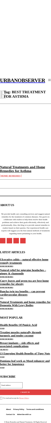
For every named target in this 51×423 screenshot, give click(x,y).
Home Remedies (11, 176)
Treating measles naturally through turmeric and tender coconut (20, 334)
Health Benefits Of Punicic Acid (18, 324)
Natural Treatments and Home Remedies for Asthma (22, 169)
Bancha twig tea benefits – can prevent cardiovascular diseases (22, 293)
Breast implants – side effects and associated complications (19, 344)
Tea (1, 298)
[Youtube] (23, 240)
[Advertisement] (25, 132)
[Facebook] (2, 240)
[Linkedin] (9, 240)
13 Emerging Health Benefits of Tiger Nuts (25, 353)
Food (2, 328)
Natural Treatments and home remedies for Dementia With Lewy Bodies (25, 303)
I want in (25, 392)
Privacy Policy (24, 398)
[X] (16, 240)
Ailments (4, 350)
